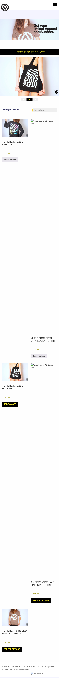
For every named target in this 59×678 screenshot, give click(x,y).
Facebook (17, 673)
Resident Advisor (54, 674)
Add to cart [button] (10, 404)
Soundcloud (48, 673)
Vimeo (27, 673)
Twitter (22, 673)
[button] (54, 4)
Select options (10, 159)
